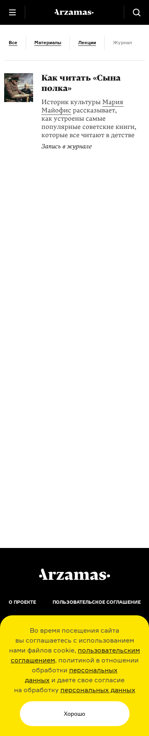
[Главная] (74, 574)
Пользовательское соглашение (97, 602)
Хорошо (74, 713)
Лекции (87, 42)
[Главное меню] (12, 12)
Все (13, 42)
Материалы (47, 42)
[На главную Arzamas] (74, 12)
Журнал (122, 42)
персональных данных (97, 690)
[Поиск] (136, 12)
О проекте (22, 602)
